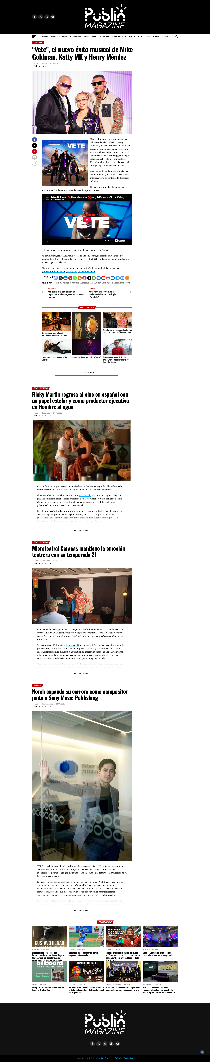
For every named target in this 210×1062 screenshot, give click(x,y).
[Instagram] (84, 278)
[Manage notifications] (202, 1052)
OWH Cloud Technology (124, 1058)
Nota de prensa (42, 66)
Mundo (44, 36)
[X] (61, 278)
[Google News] (122, 278)
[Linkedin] (65, 278)
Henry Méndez (63, 283)
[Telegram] (117, 278)
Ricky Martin (85, 495)
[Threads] (89, 278)
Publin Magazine (97, 1058)
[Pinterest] (70, 278)
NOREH (102, 881)
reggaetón (119, 283)
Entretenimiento (118, 36)
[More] (127, 278)
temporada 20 (72, 645)
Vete (128, 283)
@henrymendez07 (86, 271)
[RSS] (80, 278)
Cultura (76, 36)
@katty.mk (71, 271)
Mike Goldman (87, 283)
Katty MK (75, 283)
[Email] (94, 278)
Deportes (65, 36)
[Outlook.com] (113, 278)
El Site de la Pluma (136, 36)
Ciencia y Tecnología (91, 36)
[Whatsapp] (75, 278)
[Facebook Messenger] (98, 278)
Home (148, 36)
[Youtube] (103, 278)
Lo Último (157, 36)
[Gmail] (108, 278)
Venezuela (54, 36)
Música (98, 283)
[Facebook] (56, 278)
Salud (105, 36)
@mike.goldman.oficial (53, 271)
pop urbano (108, 283)
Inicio (166, 36)
